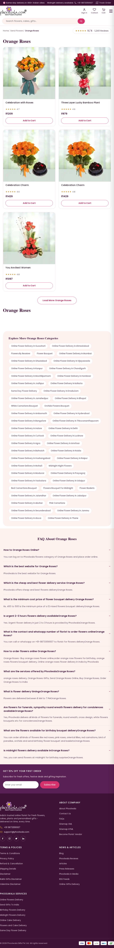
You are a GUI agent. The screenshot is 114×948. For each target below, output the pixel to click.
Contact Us (65, 813)
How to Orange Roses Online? (21, 549)
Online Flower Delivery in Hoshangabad (30, 458)
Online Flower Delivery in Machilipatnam (31, 376)
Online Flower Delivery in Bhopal (70, 398)
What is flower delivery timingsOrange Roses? (31, 691)
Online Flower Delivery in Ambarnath (29, 413)
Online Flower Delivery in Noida (66, 450)
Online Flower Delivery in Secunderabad (31, 510)
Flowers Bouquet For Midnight (58, 488)
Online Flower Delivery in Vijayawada (71, 361)
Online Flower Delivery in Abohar (27, 503)
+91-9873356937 (85, 2)
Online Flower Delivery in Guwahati (28, 346)
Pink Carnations (57, 503)
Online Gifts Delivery (69, 884)
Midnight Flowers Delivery (12, 915)
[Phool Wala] (38, 11)
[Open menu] (111, 11)
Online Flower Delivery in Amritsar (63, 443)
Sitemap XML (65, 824)
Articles (63, 863)
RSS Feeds (64, 879)
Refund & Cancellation (11, 863)
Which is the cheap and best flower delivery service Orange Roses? (44, 582)
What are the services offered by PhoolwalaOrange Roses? (39, 671)
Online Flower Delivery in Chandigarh (67, 368)
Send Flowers (16, 30)
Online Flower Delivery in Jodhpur (27, 383)
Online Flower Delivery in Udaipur (69, 480)
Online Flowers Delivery (11, 899)
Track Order (105, 2)
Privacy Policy (7, 858)
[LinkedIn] (23, 838)
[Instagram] (9, 838)
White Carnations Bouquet (24, 405)
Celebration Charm (17, 185)
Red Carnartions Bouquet (24, 488)
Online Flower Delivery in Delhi (62, 428)
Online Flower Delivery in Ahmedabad (70, 346)
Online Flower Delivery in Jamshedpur (29, 398)
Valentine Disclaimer (10, 884)
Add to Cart (29, 120)
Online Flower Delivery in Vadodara (28, 480)
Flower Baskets (87, 488)
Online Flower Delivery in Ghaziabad (29, 361)
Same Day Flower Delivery (24, 391)
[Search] (81, 21)
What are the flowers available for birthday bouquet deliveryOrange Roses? (50, 730)
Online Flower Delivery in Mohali (26, 465)
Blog (61, 853)
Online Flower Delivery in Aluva (26, 518)
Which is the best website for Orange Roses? (31, 566)
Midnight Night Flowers (60, 465)
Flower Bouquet (45, 353)
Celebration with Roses (19, 102)
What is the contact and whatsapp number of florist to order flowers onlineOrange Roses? (54, 633)
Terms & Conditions (10, 853)
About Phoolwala (67, 808)
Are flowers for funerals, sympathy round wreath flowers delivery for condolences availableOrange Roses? (53, 709)
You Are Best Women (18, 267)
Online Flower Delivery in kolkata (66, 383)
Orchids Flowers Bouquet (56, 405)
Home (6, 30)
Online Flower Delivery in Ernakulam (61, 391)
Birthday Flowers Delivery (12, 910)
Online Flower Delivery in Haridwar (74, 376)
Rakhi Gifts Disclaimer (11, 879)
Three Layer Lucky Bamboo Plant (80, 102)
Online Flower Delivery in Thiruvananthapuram (76, 420)
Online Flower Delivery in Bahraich (27, 450)
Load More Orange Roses (57, 300)
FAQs (61, 818)
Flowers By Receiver (20, 353)
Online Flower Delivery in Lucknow (66, 435)
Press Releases (66, 868)
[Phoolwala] (27, 806)
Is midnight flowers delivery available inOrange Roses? (36, 750)
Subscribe (50, 784)
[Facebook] (2, 838)
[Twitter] (16, 838)
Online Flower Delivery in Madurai (27, 473)
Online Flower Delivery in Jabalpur (69, 495)
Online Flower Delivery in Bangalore (28, 420)
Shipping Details (8, 868)
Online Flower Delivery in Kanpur (27, 368)
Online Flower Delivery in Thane (63, 518)
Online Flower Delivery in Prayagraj (68, 473)
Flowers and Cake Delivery (13, 925)
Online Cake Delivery (10, 920)
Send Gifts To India (9, 904)
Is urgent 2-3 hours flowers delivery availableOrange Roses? (40, 615)
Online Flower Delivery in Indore (26, 428)
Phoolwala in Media (68, 874)
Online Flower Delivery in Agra (25, 443)
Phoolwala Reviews (68, 858)
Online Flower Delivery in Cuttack (27, 435)
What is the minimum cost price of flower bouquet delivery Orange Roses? (49, 599)
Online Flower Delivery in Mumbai (75, 353)
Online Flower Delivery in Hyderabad (71, 413)
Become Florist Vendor (70, 834)
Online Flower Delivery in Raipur (72, 458)
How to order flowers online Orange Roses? (30, 651)
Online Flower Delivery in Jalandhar (28, 495)
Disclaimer (5, 874)
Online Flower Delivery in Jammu (73, 510)
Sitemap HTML (66, 829)
